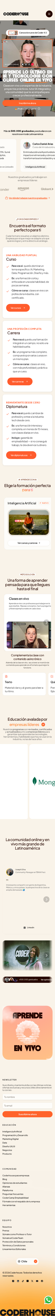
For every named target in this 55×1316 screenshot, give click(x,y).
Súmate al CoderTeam (12, 1238)
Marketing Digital (10, 1139)
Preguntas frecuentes (12, 1194)
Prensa (5, 1230)
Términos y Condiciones (14, 1245)
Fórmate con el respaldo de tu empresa (21, 1201)
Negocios (7, 1150)
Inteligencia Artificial (12, 1131)
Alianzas (6, 1186)
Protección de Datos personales (17, 1241)
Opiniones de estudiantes (14, 1183)
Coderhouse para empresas (15, 1175)
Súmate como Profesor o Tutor (17, 1234)
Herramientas (8, 1205)
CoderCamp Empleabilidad (15, 1198)
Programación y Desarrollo (15, 1135)
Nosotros (7, 1227)
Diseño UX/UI (8, 1146)
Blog (4, 1179)
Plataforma (7, 1190)
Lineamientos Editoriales (14, 1249)
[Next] (46, 523)
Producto (7, 1154)
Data (4, 1142)
